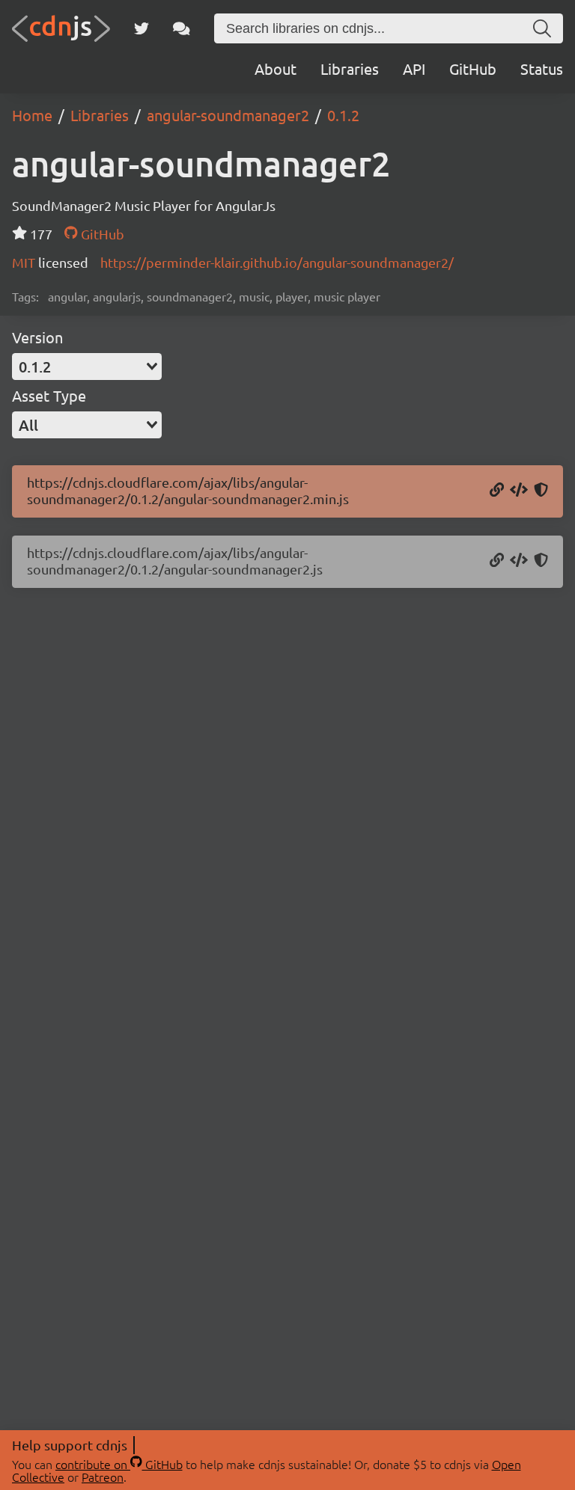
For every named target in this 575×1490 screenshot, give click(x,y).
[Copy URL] (497, 490)
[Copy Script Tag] (519, 490)
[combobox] (87, 366)
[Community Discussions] (181, 28)
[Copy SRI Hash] (541, 490)
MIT (25, 262)
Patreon (103, 1476)
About (275, 68)
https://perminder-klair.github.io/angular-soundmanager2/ (277, 262)
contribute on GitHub (119, 1464)
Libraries (349, 68)
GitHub (472, 68)
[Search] (542, 28)
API (414, 68)
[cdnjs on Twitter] (141, 28)
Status (541, 68)
